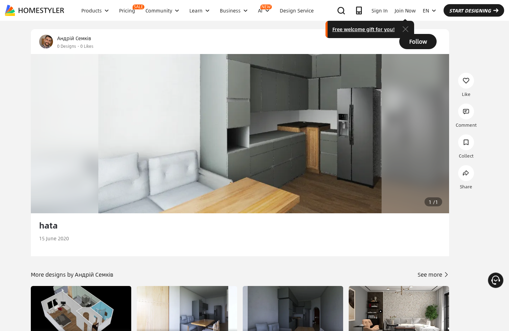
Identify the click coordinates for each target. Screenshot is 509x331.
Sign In (380, 10)
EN (426, 10)
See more (431, 274)
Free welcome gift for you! (363, 29)
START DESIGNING (470, 10)
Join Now (405, 10)
